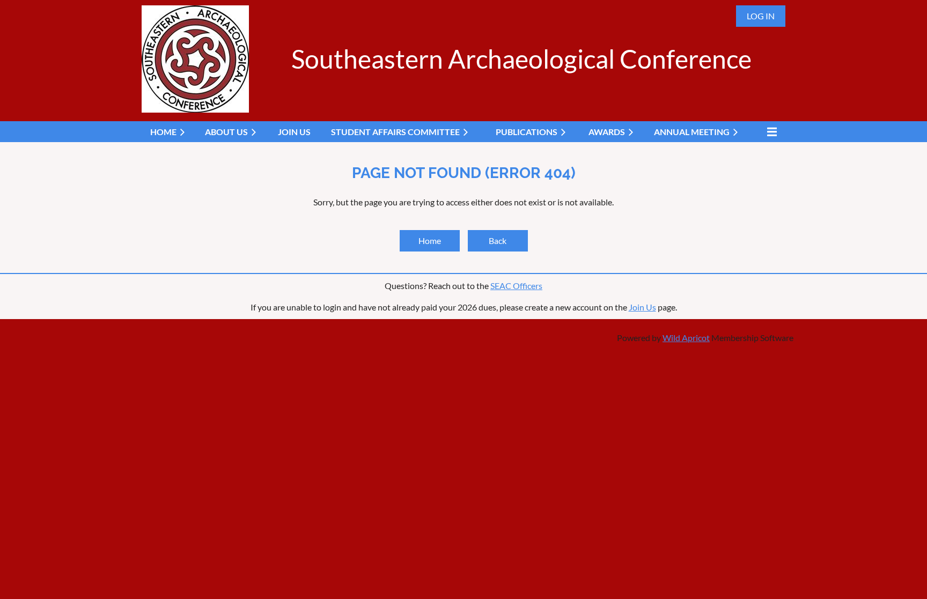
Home (429, 240)
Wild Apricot (686, 337)
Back (497, 240)
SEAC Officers (516, 285)
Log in (761, 16)
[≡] (769, 131)
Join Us (642, 307)
